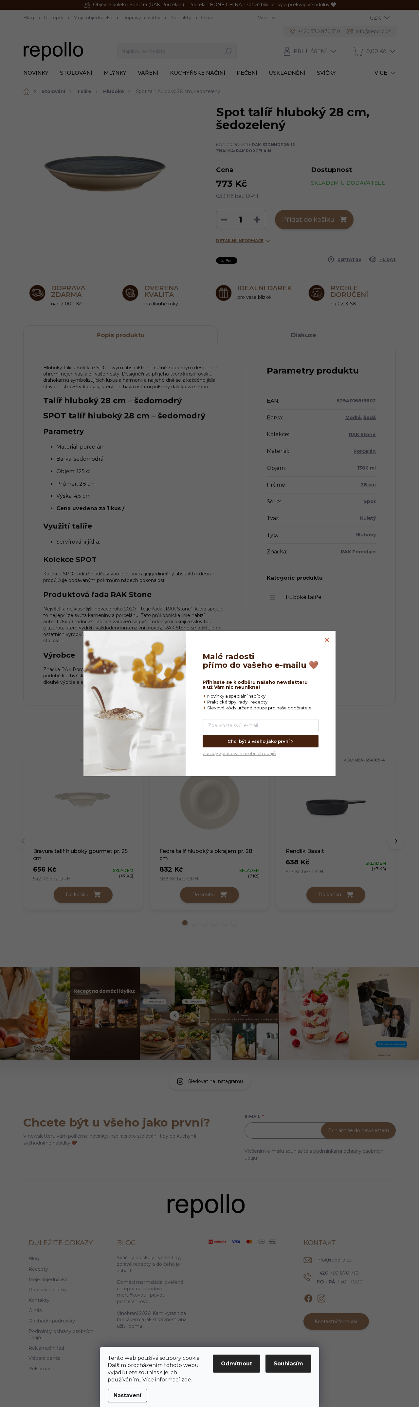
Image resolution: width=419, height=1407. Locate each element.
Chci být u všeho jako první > (261, 741)
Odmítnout (236, 1363)
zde (186, 1380)
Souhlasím (288, 1363)
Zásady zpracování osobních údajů (239, 753)
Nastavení (127, 1395)
